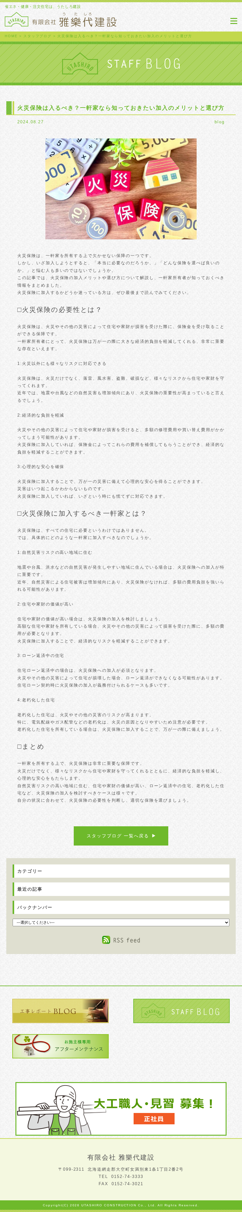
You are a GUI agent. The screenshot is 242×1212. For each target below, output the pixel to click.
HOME (11, 36)
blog (220, 122)
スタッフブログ (37, 36)
